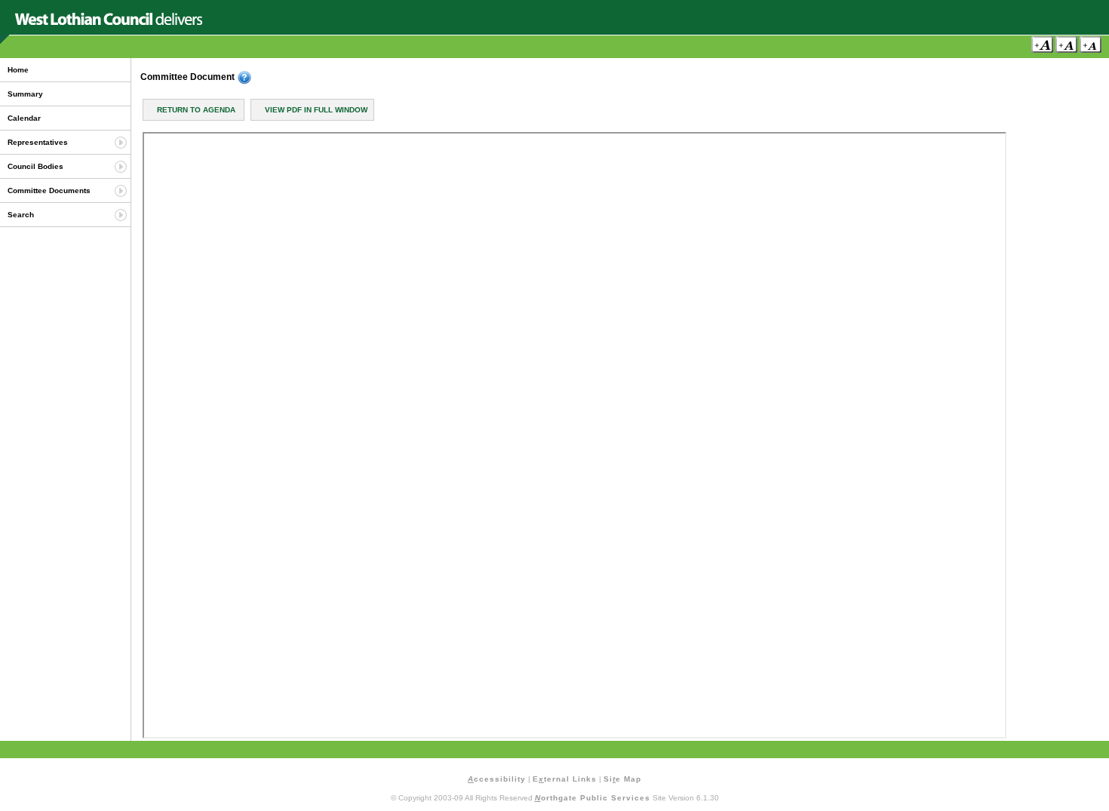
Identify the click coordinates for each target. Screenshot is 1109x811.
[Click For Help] (244, 77)
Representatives (38, 142)
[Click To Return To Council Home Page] (108, 22)
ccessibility (497, 779)
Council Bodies (35, 166)
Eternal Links (565, 779)
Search (21, 214)
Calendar (24, 118)
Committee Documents (49, 190)
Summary (25, 94)
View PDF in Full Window (316, 110)
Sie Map (622, 779)
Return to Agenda (196, 110)
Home (18, 70)
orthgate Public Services (592, 798)
